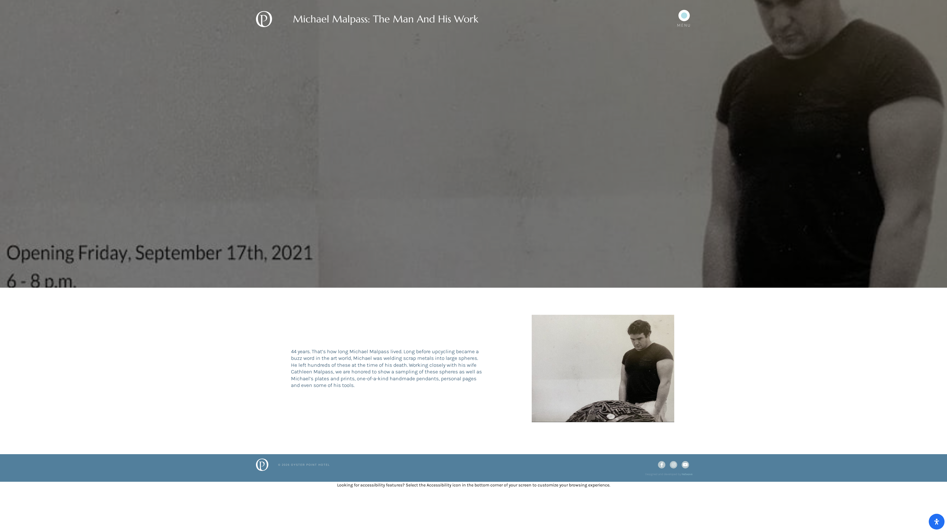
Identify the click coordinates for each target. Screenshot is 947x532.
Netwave (687, 474)
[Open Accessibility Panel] (937, 522)
